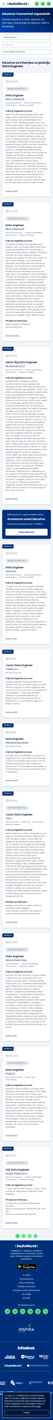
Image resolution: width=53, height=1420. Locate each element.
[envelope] (45, 1311)
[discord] (38, 1311)
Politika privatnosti (26, 1286)
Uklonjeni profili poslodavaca (26, 1290)
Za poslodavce (26, 1279)
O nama (26, 1275)
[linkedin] (30, 1311)
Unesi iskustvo (27, 532)
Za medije (26, 1294)
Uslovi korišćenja (26, 1282)
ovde (38, 1406)
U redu (26, 1412)
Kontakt (26, 1298)
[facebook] (7, 1311)
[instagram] (15, 1311)
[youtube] (22, 1311)
